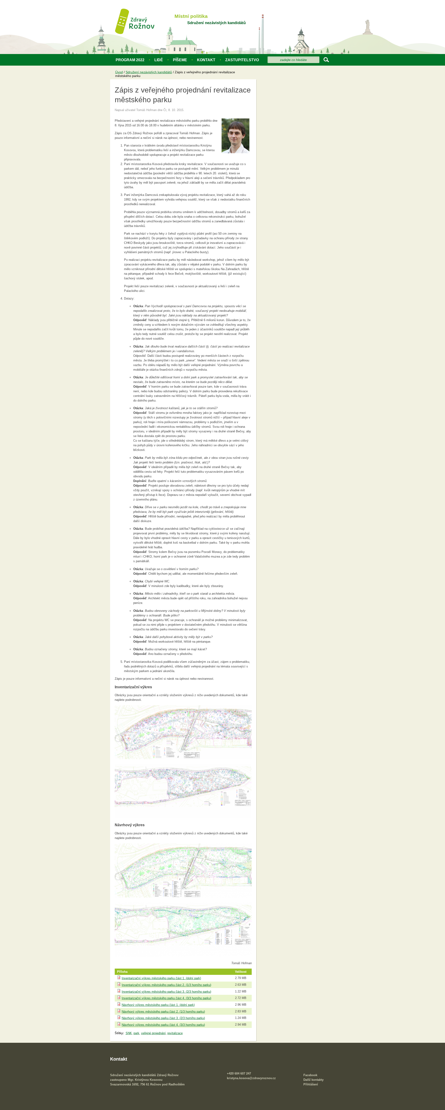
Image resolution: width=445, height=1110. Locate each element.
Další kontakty (313, 1079)
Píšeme (180, 60)
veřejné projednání (153, 1033)
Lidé (158, 60)
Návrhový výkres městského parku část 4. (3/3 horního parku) (163, 1025)
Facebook (310, 1075)
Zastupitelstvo (242, 60)
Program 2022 (130, 60)
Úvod (119, 72)
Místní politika (191, 16)
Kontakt (206, 60)
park (136, 1033)
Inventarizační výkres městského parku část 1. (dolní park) (161, 978)
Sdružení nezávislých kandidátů (216, 22)
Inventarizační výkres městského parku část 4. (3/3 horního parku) (166, 998)
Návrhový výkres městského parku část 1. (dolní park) (158, 1005)
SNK (129, 1033)
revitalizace (175, 1033)
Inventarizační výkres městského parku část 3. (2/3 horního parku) (166, 991)
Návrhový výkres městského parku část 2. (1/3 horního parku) (163, 1011)
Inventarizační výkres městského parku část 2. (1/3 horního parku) (166, 985)
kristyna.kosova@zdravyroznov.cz (251, 1078)
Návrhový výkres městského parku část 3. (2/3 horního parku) (163, 1018)
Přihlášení (310, 1084)
